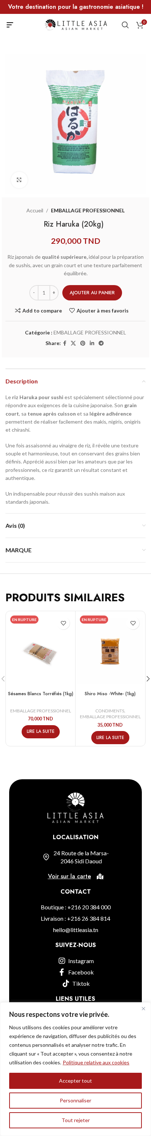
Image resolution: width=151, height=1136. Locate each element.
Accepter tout (75, 1081)
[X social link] (73, 343)
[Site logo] (75, 24)
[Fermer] (143, 1008)
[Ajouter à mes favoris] (63, 623)
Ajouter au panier (92, 292)
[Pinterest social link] (83, 343)
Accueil (34, 210)
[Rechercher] (125, 25)
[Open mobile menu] (10, 25)
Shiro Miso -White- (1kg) (110, 693)
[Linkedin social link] (92, 343)
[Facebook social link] (65, 343)
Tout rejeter (76, 1120)
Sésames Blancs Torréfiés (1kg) (40, 693)
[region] (75, 1069)
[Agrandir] (19, 180)
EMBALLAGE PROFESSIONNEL (88, 210)
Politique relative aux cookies (96, 1062)
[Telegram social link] (101, 343)
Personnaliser (75, 1100)
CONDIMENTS (109, 710)
